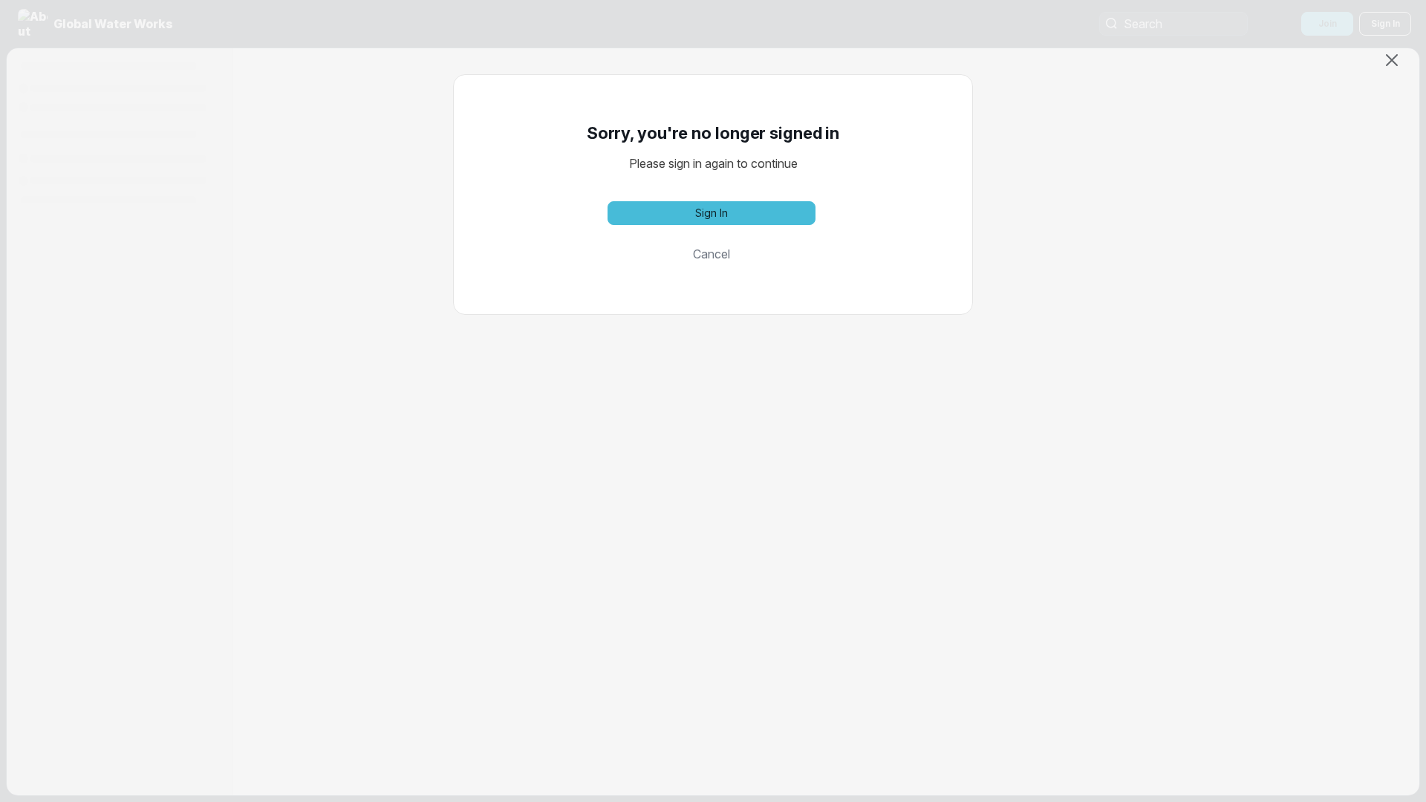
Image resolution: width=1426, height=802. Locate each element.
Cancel (711, 254)
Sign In (711, 212)
